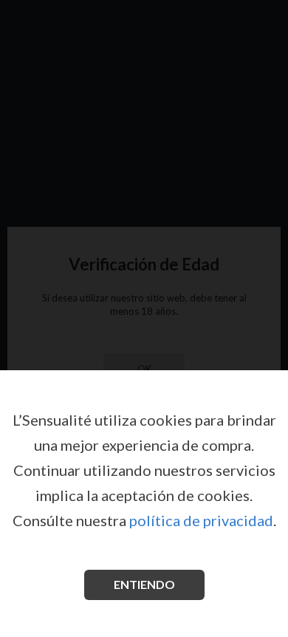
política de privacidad (201, 520)
